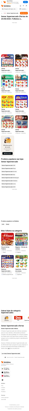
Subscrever (24, 13)
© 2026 (15, 405)
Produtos (3, 391)
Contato (3, 387)
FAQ (2, 385)
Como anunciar (4, 397)
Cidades (3, 389)
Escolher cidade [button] (24, 9)
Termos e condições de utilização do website (14, 406)
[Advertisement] (14, 37)
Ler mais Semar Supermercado (11, 353)
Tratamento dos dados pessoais (14, 408)
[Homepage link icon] (5, 357)
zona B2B (3, 399)
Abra (25, 2)
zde (9, 348)
